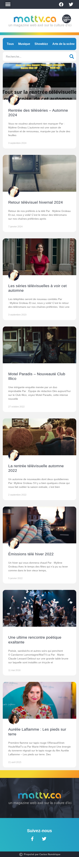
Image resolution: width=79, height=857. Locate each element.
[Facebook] (61, 4)
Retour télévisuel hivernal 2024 (35, 202)
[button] (8, 4)
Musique (24, 43)
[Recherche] (71, 56)
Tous (10, 43)
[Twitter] (71, 4)
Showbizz (41, 43)
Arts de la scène (63, 43)
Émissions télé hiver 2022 (31, 554)
